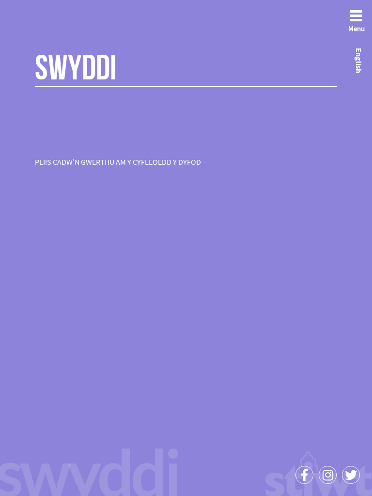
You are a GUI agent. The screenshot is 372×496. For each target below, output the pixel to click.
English (359, 60)
